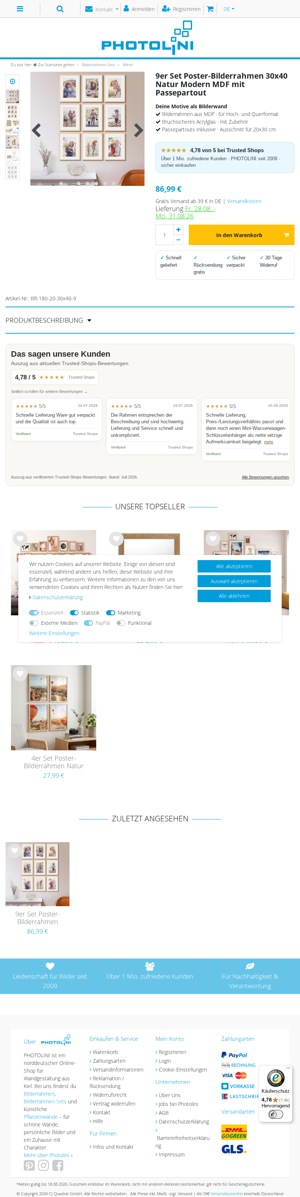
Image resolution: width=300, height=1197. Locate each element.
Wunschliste (20, 544)
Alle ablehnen (234, 595)
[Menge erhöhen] (178, 230)
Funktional (139, 622)
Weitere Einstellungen (54, 633)
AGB (164, 1112)
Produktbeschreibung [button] (45, 320)
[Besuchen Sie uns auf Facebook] (58, 1167)
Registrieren (172, 1051)
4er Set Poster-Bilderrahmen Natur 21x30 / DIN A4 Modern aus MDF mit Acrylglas (53, 762)
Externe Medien (59, 622)
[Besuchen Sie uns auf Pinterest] (30, 1167)
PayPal (102, 622)
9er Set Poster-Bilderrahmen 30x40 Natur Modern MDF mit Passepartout (37, 918)
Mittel (127, 64)
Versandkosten (244, 201)
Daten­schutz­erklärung (58, 597)
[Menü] (288, 1069)
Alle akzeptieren (234, 566)
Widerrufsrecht (110, 1094)
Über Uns (170, 1095)
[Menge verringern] (178, 240)
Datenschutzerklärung (184, 1121)
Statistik (90, 612)
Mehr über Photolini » (48, 1155)
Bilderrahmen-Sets (98, 64)
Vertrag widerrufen (114, 1103)
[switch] (276, 1114)
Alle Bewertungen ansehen (265, 477)
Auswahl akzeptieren (234, 581)
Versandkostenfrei (227, 1193)
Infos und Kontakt (113, 1146)
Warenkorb (105, 1051)
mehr (268, 442)
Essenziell (52, 612)
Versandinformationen (118, 1069)
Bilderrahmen (39, 1093)
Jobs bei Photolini (178, 1103)
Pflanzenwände (41, 1116)
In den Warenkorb (239, 235)
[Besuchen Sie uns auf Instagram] (44, 1167)
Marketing (129, 612)
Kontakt (101, 1112)
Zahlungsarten (109, 1060)
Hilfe (98, 1121)
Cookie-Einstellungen (183, 1069)
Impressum (172, 1154)
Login (165, 1060)
